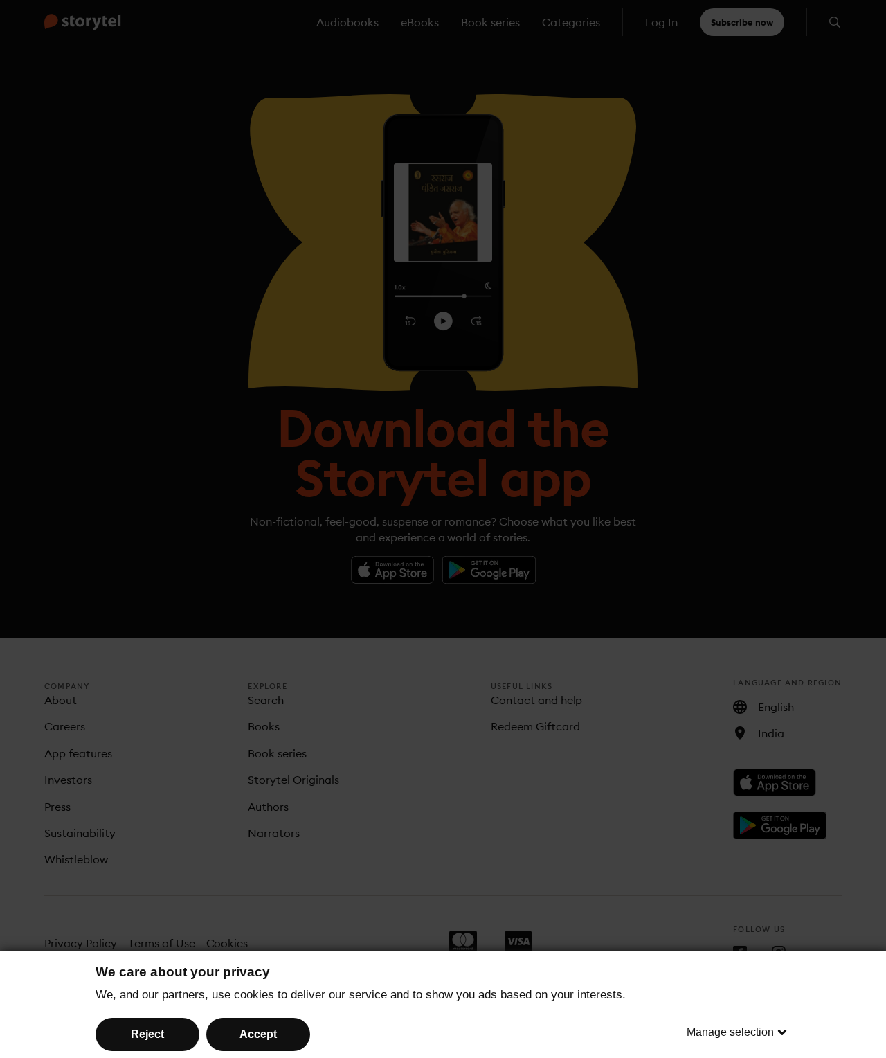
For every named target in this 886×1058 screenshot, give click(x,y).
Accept (258, 1034)
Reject (147, 1034)
